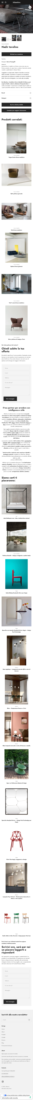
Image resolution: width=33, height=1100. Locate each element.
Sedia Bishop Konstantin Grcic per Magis (16, 593)
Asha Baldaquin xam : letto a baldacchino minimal (16, 518)
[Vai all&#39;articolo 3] (14, 38)
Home (3, 1029)
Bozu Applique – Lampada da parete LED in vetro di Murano (16, 670)
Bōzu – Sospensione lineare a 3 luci (16, 708)
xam (16, 516)
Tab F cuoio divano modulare (16, 303)
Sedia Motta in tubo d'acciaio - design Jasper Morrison (16, 936)
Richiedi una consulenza (16, 54)
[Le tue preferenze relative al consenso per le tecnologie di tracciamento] (30, 1097)
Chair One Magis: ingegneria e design (16, 859)
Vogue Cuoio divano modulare (16, 157)
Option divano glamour (16, 266)
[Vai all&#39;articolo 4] (19, 38)
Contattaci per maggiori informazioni (16, 110)
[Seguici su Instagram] (3, 1082)
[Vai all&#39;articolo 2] (9, 40)
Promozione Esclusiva (7, 1045)
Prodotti (3, 1034)
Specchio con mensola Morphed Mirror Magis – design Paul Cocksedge (16, 631)
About (3, 1032)
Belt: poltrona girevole (16, 193)
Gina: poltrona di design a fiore (16, 339)
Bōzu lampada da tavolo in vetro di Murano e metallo (16, 745)
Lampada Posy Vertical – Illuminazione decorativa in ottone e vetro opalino (16, 897)
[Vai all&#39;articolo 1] (4, 39)
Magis (16, 591)
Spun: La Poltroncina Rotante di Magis (17, 783)
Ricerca (3, 1040)
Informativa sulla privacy (6, 1088)
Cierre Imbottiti (5, 44)
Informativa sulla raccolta (10, 1098)
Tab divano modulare (16, 230)
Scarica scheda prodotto (16, 104)
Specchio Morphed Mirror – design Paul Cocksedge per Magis (16, 821)
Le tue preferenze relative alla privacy (18, 1095)
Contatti (3, 1037)
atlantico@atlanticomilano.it (8, 1076)
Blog (3, 1043)
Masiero (16, 667)
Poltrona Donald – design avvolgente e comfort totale (17, 555)
